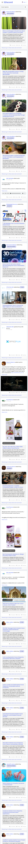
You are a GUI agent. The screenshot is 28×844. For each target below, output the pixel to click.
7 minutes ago (9, 139)
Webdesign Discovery (11, 204)
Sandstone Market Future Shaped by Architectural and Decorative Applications (12, 812)
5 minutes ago (9, 97)
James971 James (10, 764)
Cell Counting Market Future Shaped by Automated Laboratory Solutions (13, 657)
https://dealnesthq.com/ (17, 372)
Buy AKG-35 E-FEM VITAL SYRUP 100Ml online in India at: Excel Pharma (12, 447)
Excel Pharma (9, 399)
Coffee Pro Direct (10, 466)
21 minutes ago (9, 248)
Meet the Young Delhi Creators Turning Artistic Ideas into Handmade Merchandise (13, 73)
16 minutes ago (9, 179)
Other (22, 287)
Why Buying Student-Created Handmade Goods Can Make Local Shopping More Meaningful (14, 157)
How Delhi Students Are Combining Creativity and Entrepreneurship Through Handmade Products (14, 115)
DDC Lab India (9, 178)
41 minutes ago (9, 329)
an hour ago (8, 363)
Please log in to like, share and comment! (12, 47)
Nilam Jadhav (9, 622)
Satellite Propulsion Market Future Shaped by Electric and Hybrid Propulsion (14, 840)
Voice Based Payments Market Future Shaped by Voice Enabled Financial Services (13, 715)
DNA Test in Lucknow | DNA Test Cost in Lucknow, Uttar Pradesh (13, 604)
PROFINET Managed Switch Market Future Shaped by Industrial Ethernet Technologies (14, 629)
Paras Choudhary (10, 11)
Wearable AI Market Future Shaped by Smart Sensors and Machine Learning (13, 743)
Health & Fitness (11, 246)
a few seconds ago (10, 15)
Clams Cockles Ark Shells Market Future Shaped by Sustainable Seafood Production (13, 686)
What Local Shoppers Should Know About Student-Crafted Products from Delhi (14, 31)
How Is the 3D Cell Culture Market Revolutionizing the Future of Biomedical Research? (13, 265)
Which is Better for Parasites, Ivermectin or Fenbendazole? (13, 784)
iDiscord (8, 2)
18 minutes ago (9, 207)
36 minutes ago (9, 288)
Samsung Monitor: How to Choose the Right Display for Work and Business (13, 306)
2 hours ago (8, 767)
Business (9, 206)
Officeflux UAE (9, 287)
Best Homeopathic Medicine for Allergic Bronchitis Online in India (13, 554)
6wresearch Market (11, 244)
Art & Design (10, 13)
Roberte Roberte (10, 362)
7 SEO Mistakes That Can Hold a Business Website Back (13, 224)
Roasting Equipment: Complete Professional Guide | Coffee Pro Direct (13, 486)
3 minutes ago (9, 55)
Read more (4, 191)
